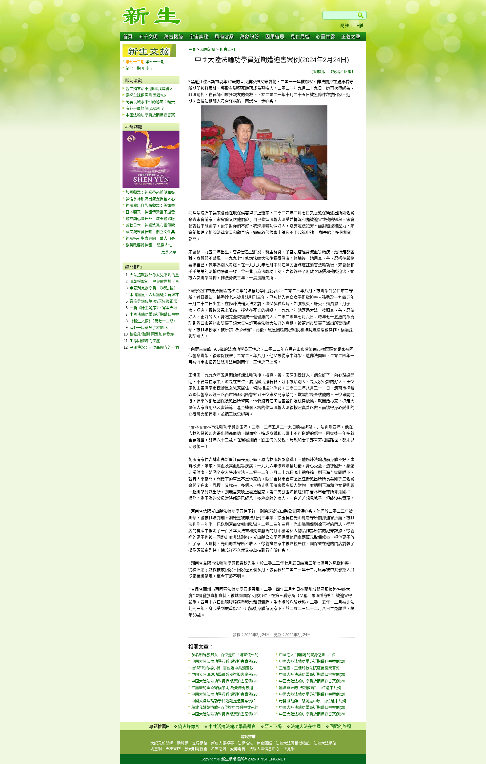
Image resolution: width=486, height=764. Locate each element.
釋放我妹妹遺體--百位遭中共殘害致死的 (224, 707)
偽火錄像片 (188, 726)
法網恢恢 (245, 743)
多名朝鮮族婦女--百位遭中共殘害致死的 (224, 655)
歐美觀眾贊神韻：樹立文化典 (150, 232)
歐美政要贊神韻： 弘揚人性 (149, 245)
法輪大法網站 (325, 743)
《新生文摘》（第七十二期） (153, 321)
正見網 (289, 749)
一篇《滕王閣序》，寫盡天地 (153, 308)
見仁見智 (300, 36)
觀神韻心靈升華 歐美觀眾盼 (150, 218)
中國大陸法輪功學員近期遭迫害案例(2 (223, 701)
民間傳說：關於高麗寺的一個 (154, 347)
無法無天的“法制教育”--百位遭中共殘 (310, 687)
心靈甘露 (325, 36)
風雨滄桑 (224, 36)
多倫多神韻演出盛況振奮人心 (150, 199)
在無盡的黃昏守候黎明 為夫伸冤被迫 (222, 687)
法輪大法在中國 (306, 726)
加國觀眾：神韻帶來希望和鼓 (150, 192)
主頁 (192, 49)
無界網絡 (199, 743)
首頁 (128, 36)
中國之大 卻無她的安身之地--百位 (307, 655)
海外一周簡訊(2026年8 (145, 108)
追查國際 (264, 743)
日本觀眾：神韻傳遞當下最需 (150, 212)
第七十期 (134, 68)
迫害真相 (227, 49)
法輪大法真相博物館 (293, 743)
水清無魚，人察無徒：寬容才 (154, 294)
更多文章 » (170, 252)
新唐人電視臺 (222, 743)
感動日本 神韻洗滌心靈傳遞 (150, 225)
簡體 (344, 25)
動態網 (182, 743)
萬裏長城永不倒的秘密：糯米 (150, 102)
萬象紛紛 (249, 36)
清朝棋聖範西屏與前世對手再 (154, 281)
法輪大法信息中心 (264, 749)
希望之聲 (218, 749)
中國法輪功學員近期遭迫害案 (150, 115)
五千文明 (148, 36)
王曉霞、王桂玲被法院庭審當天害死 (309, 668)
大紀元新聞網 (161, 743)
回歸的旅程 (340, 726)
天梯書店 (173, 749)
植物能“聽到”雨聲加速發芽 (152, 334)
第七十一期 (155, 62)
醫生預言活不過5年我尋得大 (149, 88)
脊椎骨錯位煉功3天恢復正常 (153, 301)
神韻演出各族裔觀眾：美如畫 (150, 205)
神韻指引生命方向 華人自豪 (150, 238)
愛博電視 (237, 749)
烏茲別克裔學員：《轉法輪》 (153, 288)
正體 (359, 25)
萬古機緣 (173, 36)
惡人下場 (273, 726)
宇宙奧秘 (199, 36)
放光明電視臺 (196, 749)
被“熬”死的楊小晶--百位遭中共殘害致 (222, 668)
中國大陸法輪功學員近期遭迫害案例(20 (224, 661)
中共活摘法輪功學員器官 (232, 726)
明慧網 (156, 749)
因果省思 (275, 36)
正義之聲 (350, 36)
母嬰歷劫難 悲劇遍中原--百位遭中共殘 (312, 701)
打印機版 (318, 71)
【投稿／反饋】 (342, 71)
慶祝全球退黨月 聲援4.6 (146, 95)
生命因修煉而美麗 (145, 341)
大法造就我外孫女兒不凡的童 (154, 275)
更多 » (147, 68)
